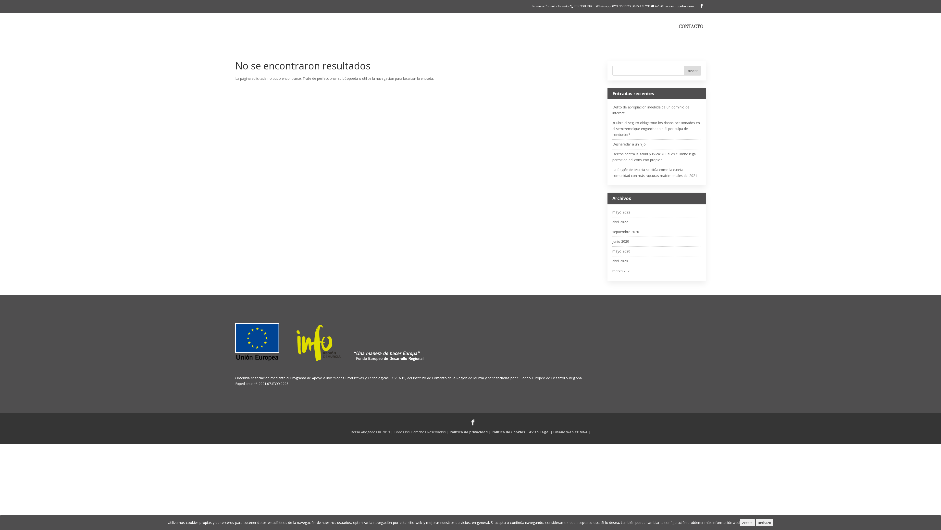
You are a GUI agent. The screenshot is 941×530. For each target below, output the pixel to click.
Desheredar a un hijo (629, 144)
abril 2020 (620, 261)
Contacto (691, 26)
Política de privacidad (469, 432)
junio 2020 (620, 241)
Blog (665, 27)
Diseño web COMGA (570, 432)
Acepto (747, 522)
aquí (736, 522)
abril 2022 (620, 222)
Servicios (641, 27)
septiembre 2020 (625, 231)
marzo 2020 (621, 270)
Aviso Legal (539, 432)
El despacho (581, 27)
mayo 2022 (621, 212)
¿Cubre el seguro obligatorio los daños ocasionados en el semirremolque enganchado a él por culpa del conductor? (656, 128)
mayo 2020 (621, 251)
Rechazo (764, 522)
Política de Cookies (508, 432)
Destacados (610, 27)
